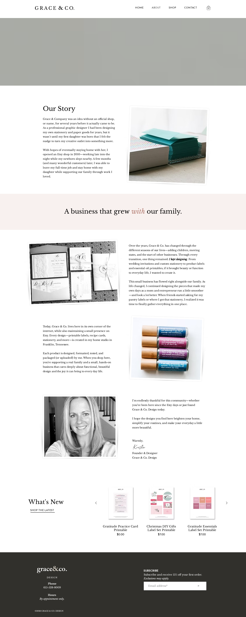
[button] (208, 8)
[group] (161, 512)
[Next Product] (227, 503)
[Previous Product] (96, 503)
